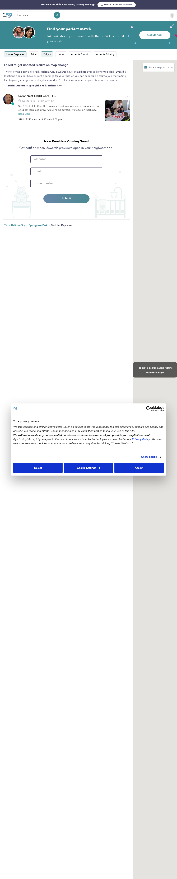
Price (33, 54)
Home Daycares (15, 54)
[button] (126, 97)
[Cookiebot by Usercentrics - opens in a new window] (148, 408)
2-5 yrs (47, 54)
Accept (139, 467)
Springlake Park (38, 225)
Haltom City (18, 225)
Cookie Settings (86, 467)
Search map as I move (160, 67)
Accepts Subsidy (105, 54)
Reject (38, 467)
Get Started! (154, 35)
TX (6, 225)
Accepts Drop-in (80, 54)
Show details (149, 456)
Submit (66, 198)
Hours (61, 54)
